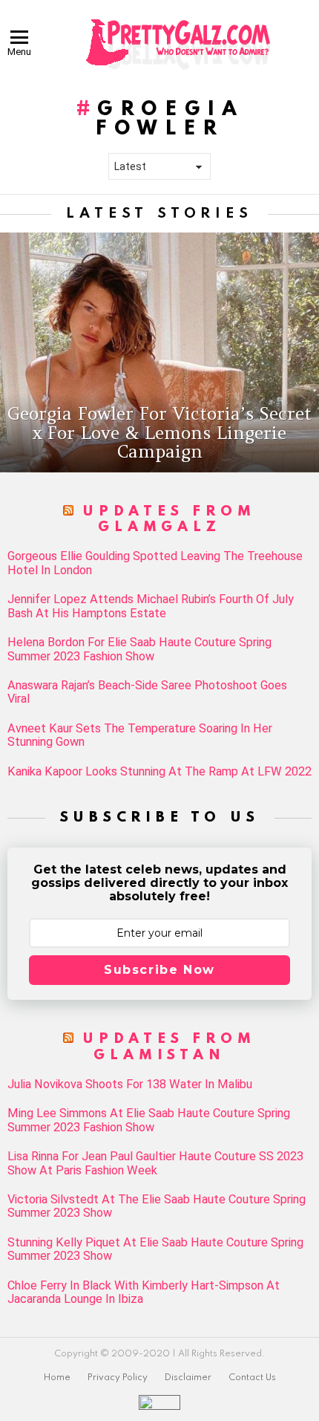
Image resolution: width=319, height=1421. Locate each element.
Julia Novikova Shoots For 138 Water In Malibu (129, 1084)
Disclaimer (188, 1377)
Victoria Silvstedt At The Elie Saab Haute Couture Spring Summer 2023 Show (156, 1206)
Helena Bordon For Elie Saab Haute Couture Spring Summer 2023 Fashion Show (139, 649)
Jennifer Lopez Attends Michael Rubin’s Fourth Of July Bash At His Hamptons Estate (150, 606)
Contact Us (252, 1377)
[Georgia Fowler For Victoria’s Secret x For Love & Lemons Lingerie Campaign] (159, 352)
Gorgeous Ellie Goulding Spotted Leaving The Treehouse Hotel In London (155, 563)
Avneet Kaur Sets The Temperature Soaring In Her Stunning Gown (139, 735)
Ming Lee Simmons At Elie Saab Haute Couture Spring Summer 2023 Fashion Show (148, 1120)
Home (57, 1377)
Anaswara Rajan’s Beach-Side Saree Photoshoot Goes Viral (147, 692)
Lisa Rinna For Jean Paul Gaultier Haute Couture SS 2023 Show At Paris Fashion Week (155, 1163)
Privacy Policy (118, 1377)
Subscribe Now (159, 970)
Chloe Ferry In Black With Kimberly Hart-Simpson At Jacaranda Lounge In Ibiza (143, 1292)
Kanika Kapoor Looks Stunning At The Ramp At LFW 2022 (159, 771)
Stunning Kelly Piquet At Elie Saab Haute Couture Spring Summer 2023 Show (155, 1249)
